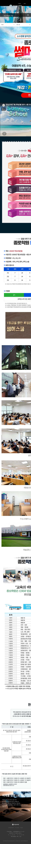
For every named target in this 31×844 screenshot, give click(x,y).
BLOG (22, 827)
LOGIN (19, 3)
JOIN (25, 3)
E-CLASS (17, 827)
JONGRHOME (11, 827)
